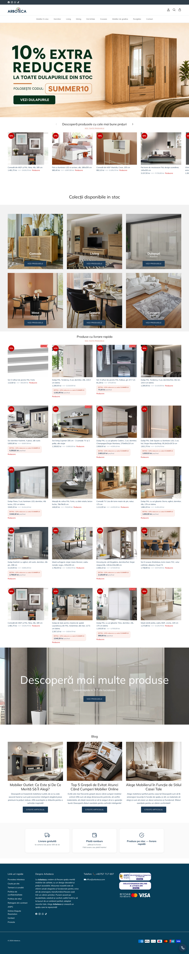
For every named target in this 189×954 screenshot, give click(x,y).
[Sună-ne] (182, 947)
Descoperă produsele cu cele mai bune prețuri (94, 124)
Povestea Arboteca (16, 879)
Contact (149, 19)
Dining (78, 19)
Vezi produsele (94, 699)
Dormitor (57, 19)
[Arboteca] (17, 10)
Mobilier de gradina (120, 19)
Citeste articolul (35, 810)
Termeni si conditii (16, 887)
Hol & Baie (90, 19)
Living (68, 19)
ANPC (10, 907)
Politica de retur (15, 899)
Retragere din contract (17, 903)
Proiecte (11, 922)
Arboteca (16, 941)
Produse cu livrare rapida (94, 337)
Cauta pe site (13, 883)
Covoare (103, 19)
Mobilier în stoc (42, 19)
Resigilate (137, 19)
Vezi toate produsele (94, 128)
